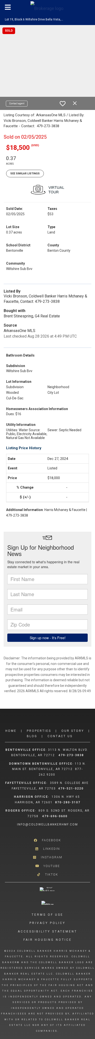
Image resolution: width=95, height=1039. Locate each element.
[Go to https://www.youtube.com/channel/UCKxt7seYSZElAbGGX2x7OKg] (47, 866)
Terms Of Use (47, 914)
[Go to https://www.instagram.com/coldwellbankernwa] (47, 857)
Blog (32, 736)
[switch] (63, 104)
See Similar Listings (25, 173)
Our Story (72, 731)
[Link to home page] (47, 7)
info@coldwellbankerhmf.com (47, 824)
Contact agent (16, 103)
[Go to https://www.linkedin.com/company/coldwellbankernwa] (47, 849)
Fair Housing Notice (47, 939)
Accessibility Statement (47, 931)
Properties (39, 731)
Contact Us (60, 736)
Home (11, 731)
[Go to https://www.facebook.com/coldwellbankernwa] (47, 840)
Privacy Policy (47, 923)
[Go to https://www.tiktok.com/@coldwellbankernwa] (47, 874)
